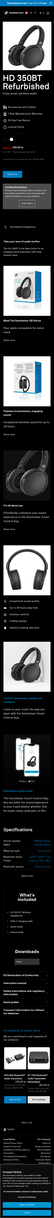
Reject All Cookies (27, 1205)
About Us (46, 1143)
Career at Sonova (43, 1147)
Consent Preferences (27, 1197)
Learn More (27, 203)
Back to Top (27, 1123)
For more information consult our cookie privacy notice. (25, 1192)
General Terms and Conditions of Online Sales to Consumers (16, 1150)
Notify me (12, 174)
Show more (9, 340)
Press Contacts (44, 1150)
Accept (27, 1213)
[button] (26, 12)
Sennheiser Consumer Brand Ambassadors (43, 1160)
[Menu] (47, 13)
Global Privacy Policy (12, 1143)
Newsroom (46, 1153)
